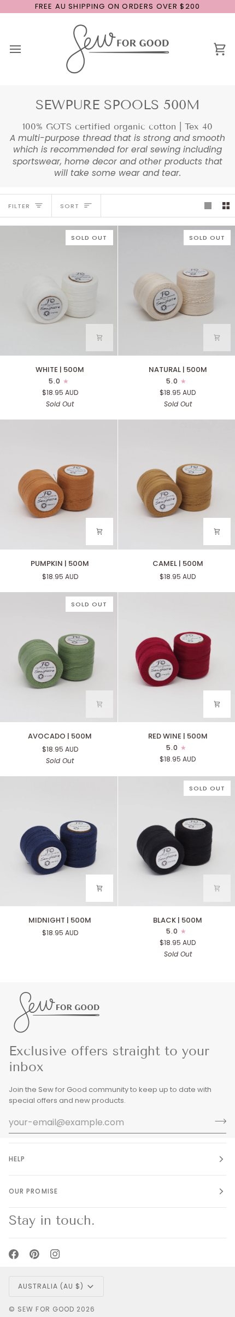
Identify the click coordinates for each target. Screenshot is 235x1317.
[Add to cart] (99, 337)
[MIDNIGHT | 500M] (59, 841)
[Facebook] (14, 1254)
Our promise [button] (33, 1191)
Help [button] (17, 1159)
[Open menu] (25, 49)
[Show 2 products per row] (226, 205)
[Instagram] (55, 1254)
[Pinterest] (34, 1254)
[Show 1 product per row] (208, 205)
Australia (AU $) (51, 1286)
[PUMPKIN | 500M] (59, 485)
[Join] (217, 1121)
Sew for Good (45, 1309)
